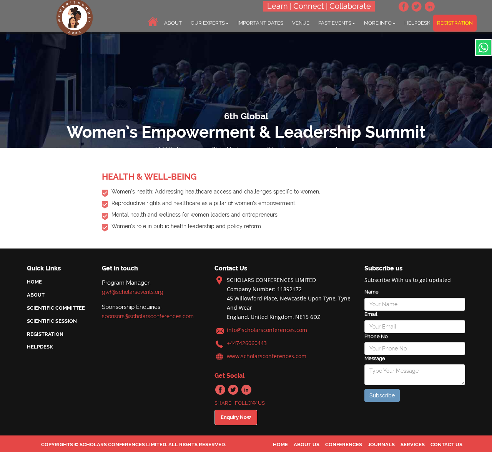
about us (306, 444)
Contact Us (446, 444)
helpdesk (417, 23)
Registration (45, 334)
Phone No (376, 336)
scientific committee (56, 308)
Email (370, 314)
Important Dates (260, 23)
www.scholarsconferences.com (266, 356)
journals (381, 444)
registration (455, 23)
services (413, 444)
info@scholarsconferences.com (267, 330)
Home (34, 282)
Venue (300, 23)
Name (371, 292)
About (36, 295)
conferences (343, 444)
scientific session (52, 321)
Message (374, 358)
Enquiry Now (236, 417)
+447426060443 (247, 343)
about (173, 23)
